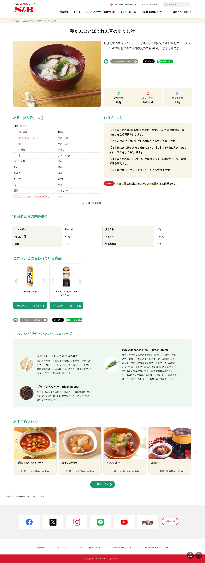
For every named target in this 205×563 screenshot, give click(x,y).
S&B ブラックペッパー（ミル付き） (32, 196)
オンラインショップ (150, 4)
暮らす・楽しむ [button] (128, 11)
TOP (17, 21)
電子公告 (41, 547)
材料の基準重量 (93, 203)
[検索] (188, 4)
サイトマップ (62, 547)
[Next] (44, 281)
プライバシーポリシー (122, 547)
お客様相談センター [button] (152, 11)
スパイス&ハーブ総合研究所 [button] (100, 11)
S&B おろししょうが (26, 138)
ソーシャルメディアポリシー (155, 547)
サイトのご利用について (90, 547)
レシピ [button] (77, 11)
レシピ (25, 21)
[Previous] (16, 281)
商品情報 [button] (64, 11)
